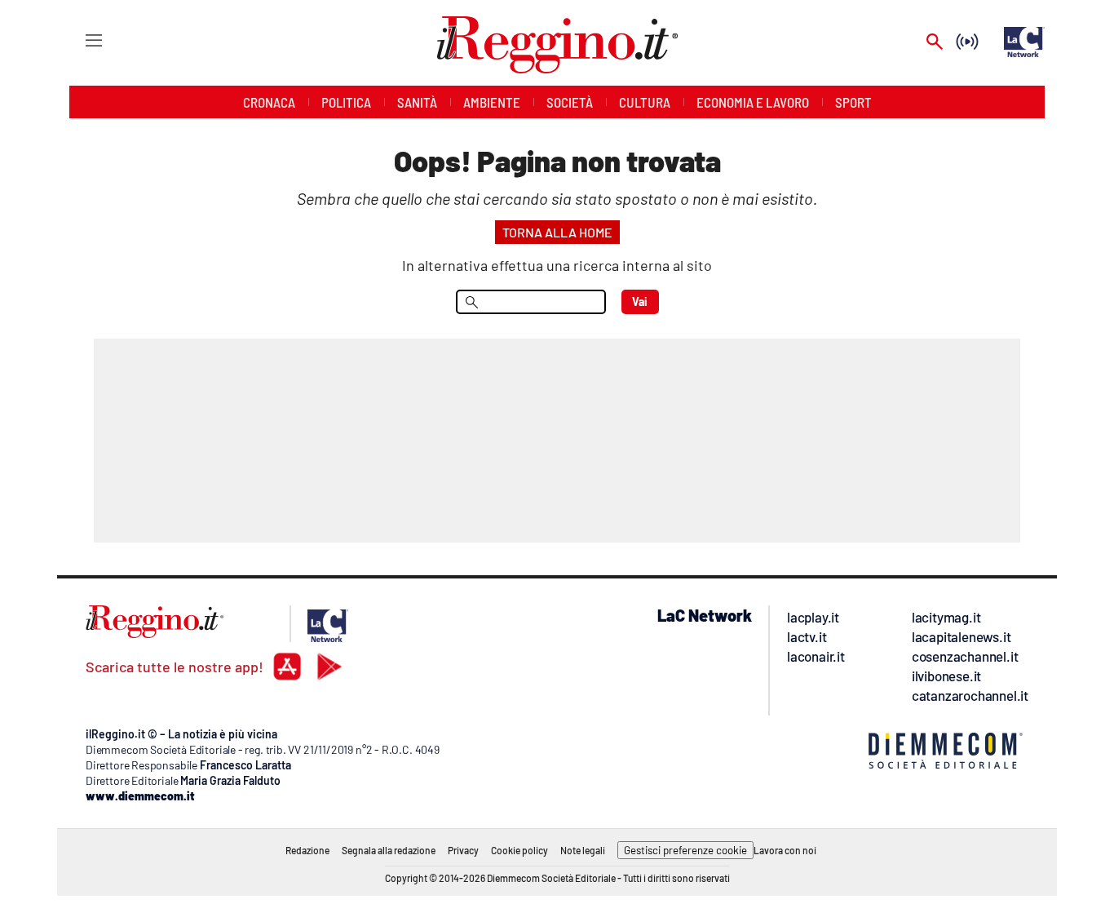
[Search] (934, 42)
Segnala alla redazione (388, 850)
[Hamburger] (78, 39)
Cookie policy (519, 850)
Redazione (307, 850)
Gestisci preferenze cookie (685, 850)
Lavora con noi (785, 850)
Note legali (582, 850)
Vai (640, 301)
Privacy (463, 850)
